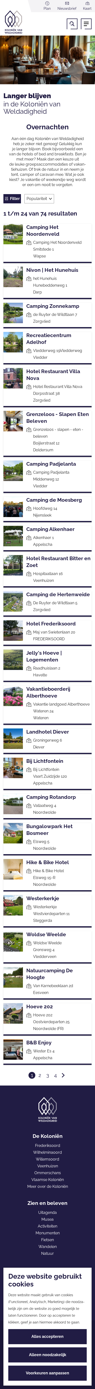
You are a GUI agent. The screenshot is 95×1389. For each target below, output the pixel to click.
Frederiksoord (47, 1145)
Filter (15, 198)
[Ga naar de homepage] (21, 22)
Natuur (47, 1253)
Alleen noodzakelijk (47, 1354)
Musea (47, 1219)
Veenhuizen (47, 1166)
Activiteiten (47, 1226)
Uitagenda (47, 1212)
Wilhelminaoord (47, 1152)
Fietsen (47, 1240)
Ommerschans (47, 1173)
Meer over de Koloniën (47, 1186)
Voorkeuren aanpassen (47, 1373)
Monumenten (48, 1233)
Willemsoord (47, 1159)
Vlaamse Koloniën (47, 1179)
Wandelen (47, 1246)
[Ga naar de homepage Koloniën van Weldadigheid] (47, 1109)
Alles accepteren (47, 1336)
